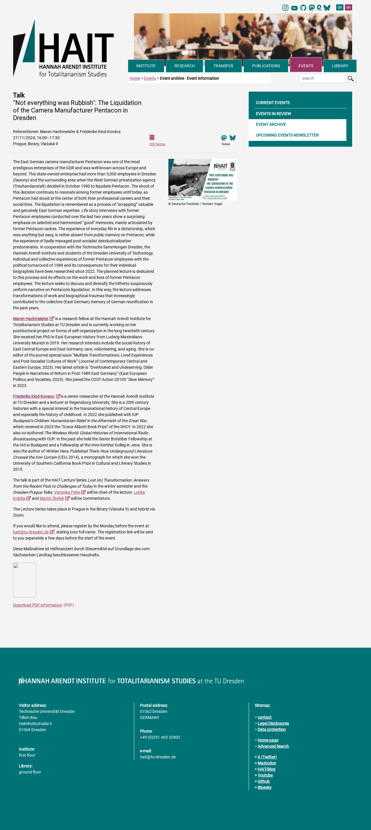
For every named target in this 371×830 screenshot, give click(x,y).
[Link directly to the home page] (70, 47)
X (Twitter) (267, 757)
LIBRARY (340, 65)
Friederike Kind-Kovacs (34, 396)
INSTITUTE (146, 65)
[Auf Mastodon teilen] (224, 137)
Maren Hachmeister (30, 318)
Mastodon (267, 763)
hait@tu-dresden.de (31, 532)
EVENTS (306, 65)
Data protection (272, 729)
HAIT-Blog (266, 769)
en (348, 7)
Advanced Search (273, 746)
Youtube (265, 775)
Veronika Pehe (67, 492)
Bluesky (265, 787)
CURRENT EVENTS (273, 102)
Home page (268, 740)
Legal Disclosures (273, 723)
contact (265, 717)
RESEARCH (184, 65)
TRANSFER (223, 65)
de (340, 7)
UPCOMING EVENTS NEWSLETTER (287, 135)
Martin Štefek (52, 498)
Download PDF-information (37, 605)
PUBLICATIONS (266, 65)
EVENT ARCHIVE (271, 124)
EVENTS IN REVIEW (273, 113)
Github (264, 781)
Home (135, 78)
